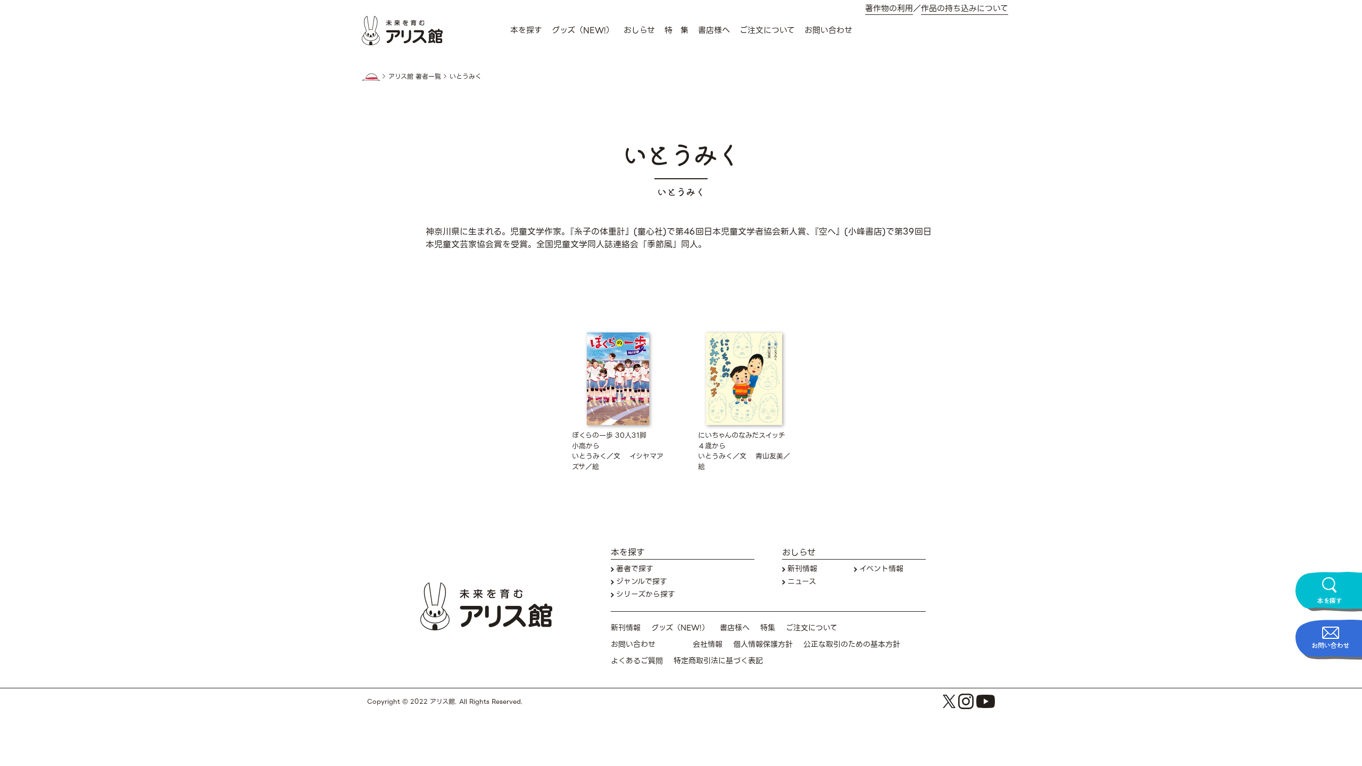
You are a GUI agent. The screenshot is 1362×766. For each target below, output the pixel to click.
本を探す (526, 30)
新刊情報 (802, 568)
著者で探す (634, 568)
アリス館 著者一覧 (414, 76)
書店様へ (714, 30)
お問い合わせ (828, 30)
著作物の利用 (889, 9)
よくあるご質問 (637, 661)
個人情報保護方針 (763, 644)
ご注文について (767, 30)
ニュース (801, 581)
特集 (767, 628)
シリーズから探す (645, 594)
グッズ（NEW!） (583, 30)
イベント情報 (881, 568)
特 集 (676, 30)
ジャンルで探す (641, 581)
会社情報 (707, 644)
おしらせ (639, 30)
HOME (371, 77)
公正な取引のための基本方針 (851, 644)
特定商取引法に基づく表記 (718, 661)
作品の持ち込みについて (964, 9)
